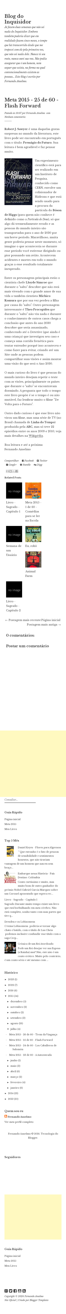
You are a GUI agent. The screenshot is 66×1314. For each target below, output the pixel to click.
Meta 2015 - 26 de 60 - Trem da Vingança (33, 1034)
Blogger (32, 1137)
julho (13, 1029)
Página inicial (50, 620)
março (14, 1076)
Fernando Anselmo (15, 81)
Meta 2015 (10, 824)
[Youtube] (19, 1291)
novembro (17, 1007)
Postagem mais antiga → (44, 624)
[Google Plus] (6, 1291)
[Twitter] (10, 1291)
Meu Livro (10, 829)
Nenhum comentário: (15, 117)
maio (13, 1065)
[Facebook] (15, 1291)
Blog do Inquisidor (17, 19)
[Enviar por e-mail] (7, 471)
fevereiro (16, 1082)
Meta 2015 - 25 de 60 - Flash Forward (31, 103)
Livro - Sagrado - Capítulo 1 (13, 507)
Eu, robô (31, 546)
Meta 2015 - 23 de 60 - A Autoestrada (30, 1055)
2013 (11, 1098)
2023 (11, 979)
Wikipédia (36, 435)
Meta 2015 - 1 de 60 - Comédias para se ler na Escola (33, 511)
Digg (39, 464)
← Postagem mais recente (23, 620)
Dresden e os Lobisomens (19, 921)
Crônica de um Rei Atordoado (36, 943)
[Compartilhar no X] (13, 471)
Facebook (29, 460)
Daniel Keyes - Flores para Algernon (39, 847)
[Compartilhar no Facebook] (16, 471)
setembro (16, 1017)
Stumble (26, 464)
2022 (11, 985)
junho (14, 1060)
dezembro (16, 1001)
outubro (15, 1012)
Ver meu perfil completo (18, 1122)
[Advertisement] (33, 764)
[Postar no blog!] (10, 471)
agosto (14, 1023)
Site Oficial (10, 1300)
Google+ (12, 464)
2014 (11, 1093)
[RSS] (24, 1291)
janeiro (15, 1087)
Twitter (43, 460)
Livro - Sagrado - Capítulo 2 (13, 606)
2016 (11, 990)
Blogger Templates (39, 1300)
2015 (11, 996)
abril (13, 1071)
